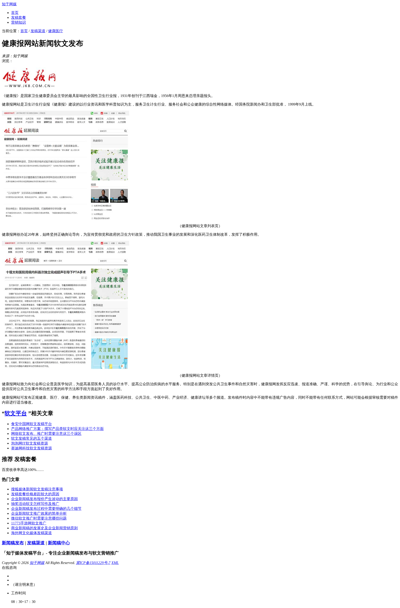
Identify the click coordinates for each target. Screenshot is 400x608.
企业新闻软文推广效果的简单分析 (39, 513)
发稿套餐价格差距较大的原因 (35, 494)
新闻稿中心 (59, 542)
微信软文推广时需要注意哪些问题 (39, 518)
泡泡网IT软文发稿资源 (29, 443)
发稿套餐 (18, 17)
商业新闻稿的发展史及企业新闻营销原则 (44, 528)
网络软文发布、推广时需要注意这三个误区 (46, 434)
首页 (15, 13)
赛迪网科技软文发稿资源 (31, 448)
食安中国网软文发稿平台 (31, 424)
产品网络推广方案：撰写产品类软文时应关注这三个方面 (57, 429)
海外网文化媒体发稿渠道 (31, 533)
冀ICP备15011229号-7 (93, 563)
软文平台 (16, 413)
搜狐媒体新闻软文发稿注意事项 (37, 489)
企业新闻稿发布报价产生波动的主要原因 (44, 499)
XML (115, 563)
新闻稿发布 (13, 542)
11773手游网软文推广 (28, 523)
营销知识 (18, 22)
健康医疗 (55, 31)
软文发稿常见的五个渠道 (31, 438)
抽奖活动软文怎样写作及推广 (35, 504)
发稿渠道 (38, 31)
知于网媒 (9, 4)
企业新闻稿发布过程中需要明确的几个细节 (46, 509)
